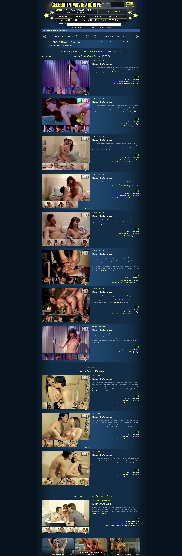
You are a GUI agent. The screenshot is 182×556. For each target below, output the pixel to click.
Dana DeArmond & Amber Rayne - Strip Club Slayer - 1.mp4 (121, 354)
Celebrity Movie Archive (76, 5)
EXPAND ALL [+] (46, 57)
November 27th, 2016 (126, 81)
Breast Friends (95, 371)
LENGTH (109, 51)
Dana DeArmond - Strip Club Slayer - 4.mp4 (126, 236)
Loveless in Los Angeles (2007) (95, 496)
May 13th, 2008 (127, 523)
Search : (62, 24)
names (69, 12)
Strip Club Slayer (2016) (95, 56)
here (50, 30)
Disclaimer (100, 27)
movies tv (81, 12)
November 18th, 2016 (126, 352)
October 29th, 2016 (127, 124)
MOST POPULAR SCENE (98, 51)
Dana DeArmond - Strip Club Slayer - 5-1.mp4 (125, 282)
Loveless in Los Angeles (101, 500)
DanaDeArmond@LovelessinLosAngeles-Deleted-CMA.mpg (121, 525)
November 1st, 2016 (126, 159)
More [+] (87, 94)
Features (74, 27)
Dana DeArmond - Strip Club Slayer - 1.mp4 (126, 83)
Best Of (80, 27)
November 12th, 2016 (126, 233)
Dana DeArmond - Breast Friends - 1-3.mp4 (126, 476)
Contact (92, 27)
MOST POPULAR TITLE (75, 51)
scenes (59, 12)
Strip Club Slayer (98, 60)
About (87, 27)
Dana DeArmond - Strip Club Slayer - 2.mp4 (126, 126)
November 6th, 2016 (126, 280)
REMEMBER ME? (132, 6)
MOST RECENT (87, 51)
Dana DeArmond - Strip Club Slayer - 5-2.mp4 (125, 314)
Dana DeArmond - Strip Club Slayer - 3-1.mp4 (125, 162)
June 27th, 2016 (128, 400)
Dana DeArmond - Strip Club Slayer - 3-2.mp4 (125, 197)
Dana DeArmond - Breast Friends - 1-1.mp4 (126, 403)
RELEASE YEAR (116, 51)
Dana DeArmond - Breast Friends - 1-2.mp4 (126, 438)
